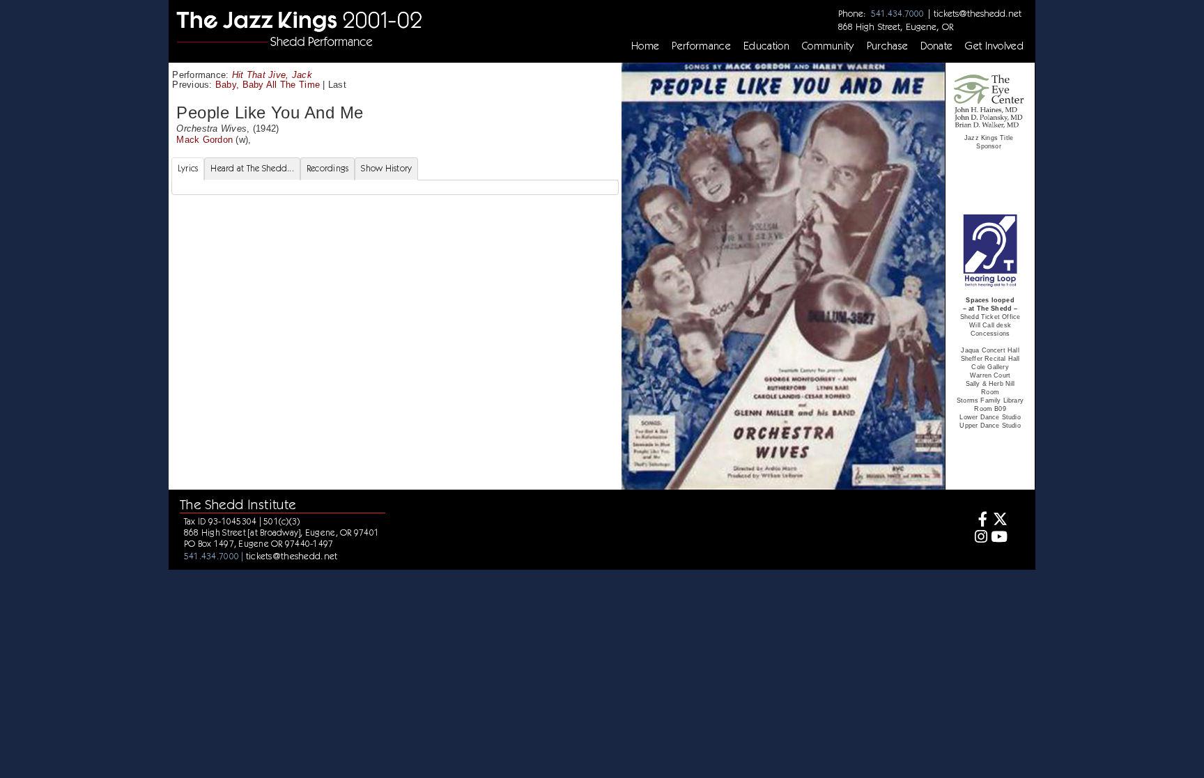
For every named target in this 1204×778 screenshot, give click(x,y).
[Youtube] (999, 538)
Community (828, 46)
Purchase (888, 46)
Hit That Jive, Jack (272, 75)
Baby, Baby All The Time (267, 84)
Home (645, 46)
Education (766, 46)
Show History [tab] (386, 168)
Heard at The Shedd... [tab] (251, 168)
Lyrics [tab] (188, 168)
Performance (701, 46)
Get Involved (994, 46)
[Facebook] (978, 520)
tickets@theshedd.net (977, 13)
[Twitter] (999, 520)
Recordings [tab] (328, 168)
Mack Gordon (204, 139)
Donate (936, 46)
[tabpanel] (395, 187)
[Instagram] (978, 538)
